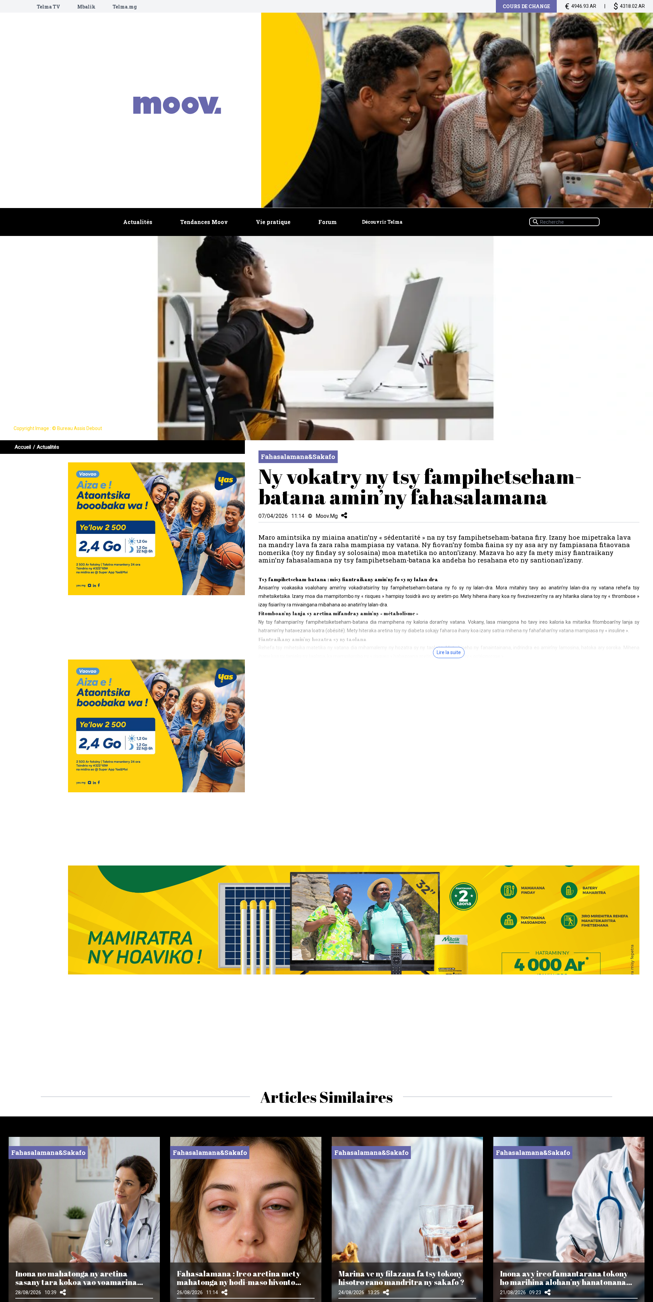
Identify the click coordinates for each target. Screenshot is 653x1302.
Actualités (137, 221)
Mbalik (86, 6)
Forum (327, 221)
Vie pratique (273, 221)
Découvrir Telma (382, 222)
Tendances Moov (204, 221)
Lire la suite (449, 652)
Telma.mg (125, 6)
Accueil (23, 447)
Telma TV (48, 6)
